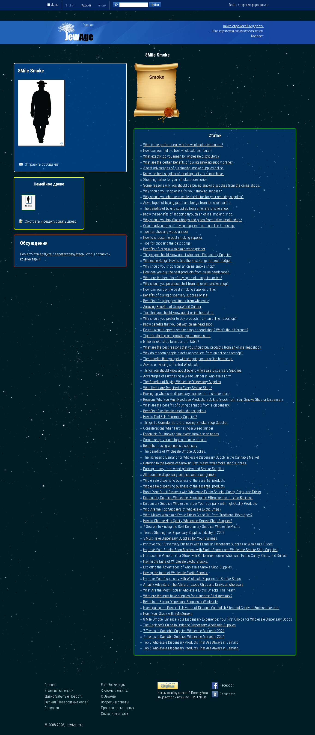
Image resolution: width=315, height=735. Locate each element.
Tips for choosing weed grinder (165, 231)
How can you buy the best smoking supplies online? (180, 289)
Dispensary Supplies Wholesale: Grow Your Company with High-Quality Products (200, 503)
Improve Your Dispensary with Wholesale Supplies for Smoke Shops (192, 579)
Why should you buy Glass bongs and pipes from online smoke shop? (192, 220)
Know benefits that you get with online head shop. (178, 324)
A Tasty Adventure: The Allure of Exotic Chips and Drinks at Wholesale (193, 584)
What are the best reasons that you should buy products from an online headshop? (202, 347)
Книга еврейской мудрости (243, 26)
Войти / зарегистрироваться (248, 5)
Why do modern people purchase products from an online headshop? (193, 353)
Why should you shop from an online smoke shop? (179, 266)
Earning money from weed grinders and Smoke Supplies (183, 469)
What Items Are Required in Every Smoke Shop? (177, 388)
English (69, 5)
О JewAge (108, 696)
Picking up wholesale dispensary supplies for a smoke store (186, 393)
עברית (102, 5)
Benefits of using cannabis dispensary (170, 445)
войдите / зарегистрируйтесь (62, 254)
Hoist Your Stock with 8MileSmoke (167, 613)
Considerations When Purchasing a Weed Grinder (178, 428)
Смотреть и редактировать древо (51, 221)
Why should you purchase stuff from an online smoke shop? (186, 283)
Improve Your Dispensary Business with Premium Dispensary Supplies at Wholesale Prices (208, 544)
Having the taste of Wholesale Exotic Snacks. (175, 561)
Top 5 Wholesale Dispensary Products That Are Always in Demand (190, 642)
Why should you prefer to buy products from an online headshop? (190, 318)
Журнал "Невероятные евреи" (67, 702)
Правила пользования (117, 708)
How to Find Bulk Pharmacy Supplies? (170, 417)
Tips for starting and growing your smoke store (177, 336)
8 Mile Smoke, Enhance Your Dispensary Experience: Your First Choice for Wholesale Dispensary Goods (217, 619)
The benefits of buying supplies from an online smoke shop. (186, 208)
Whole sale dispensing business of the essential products (184, 480)
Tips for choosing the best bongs (166, 243)
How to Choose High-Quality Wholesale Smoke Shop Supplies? (187, 521)
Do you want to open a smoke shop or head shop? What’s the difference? (195, 330)
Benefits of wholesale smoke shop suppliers (174, 411)
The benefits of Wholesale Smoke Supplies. (174, 451)
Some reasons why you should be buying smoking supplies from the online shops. (201, 185)
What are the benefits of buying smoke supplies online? (182, 278)
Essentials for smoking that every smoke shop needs (181, 434)
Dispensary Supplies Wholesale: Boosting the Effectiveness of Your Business (198, 498)
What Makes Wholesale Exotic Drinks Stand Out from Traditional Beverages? (197, 515)
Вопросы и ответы (115, 702)
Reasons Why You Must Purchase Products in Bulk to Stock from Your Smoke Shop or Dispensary (213, 399)
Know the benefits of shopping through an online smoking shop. (188, 214)
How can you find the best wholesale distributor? (177, 150)
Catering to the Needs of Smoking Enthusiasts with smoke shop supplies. (195, 463)
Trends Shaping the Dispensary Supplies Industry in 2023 (183, 532)
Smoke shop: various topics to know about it (174, 440)
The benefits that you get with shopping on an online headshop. (188, 359)
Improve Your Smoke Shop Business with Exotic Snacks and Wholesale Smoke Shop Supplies (210, 550)
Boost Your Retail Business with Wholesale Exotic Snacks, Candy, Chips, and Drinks (202, 492)
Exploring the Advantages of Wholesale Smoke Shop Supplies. (188, 567)
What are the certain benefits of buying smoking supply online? (188, 162)
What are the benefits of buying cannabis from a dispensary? (187, 405)
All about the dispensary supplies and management (179, 474)
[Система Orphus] (168, 688)
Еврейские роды (113, 685)
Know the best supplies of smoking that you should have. (183, 174)
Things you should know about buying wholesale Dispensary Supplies (192, 370)
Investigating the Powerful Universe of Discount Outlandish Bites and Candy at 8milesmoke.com (211, 608)
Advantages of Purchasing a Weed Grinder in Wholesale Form (187, 376)
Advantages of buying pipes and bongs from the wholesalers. (187, 202)
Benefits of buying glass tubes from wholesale (176, 301)
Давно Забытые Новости (64, 696)
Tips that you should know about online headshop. (178, 313)
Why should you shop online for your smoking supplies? (182, 191)
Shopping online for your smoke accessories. (175, 179)
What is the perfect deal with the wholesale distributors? (183, 145)
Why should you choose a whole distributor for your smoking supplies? (193, 197)
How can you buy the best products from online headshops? (186, 272)
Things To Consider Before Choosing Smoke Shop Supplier (185, 422)
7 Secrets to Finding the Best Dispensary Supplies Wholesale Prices (191, 526)
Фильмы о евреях (114, 690)
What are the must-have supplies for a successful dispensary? (187, 596)
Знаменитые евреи (59, 690)
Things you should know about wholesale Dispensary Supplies (187, 255)
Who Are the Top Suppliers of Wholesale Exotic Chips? (182, 509)
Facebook (223, 685)
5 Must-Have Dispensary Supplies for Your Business (180, 538)
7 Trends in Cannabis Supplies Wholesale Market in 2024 (183, 631)
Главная (88, 25)
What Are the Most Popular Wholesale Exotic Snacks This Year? (189, 590)
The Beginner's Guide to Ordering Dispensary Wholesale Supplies (189, 625)
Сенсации (52, 708)
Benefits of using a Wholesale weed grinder (174, 249)
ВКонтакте (223, 694)
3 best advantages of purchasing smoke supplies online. (183, 168)
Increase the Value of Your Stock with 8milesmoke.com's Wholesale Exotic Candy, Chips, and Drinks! (214, 555)
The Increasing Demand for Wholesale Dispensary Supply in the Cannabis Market (201, 457)
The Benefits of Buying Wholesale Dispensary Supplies (182, 382)
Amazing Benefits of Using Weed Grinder (172, 307)
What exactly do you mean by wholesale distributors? (181, 156)
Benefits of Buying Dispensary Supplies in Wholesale (180, 602)
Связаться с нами (114, 713)
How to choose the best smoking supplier (172, 237)
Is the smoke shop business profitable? (171, 341)
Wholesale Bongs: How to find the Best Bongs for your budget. (187, 260)
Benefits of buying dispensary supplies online (175, 295)
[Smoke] (157, 121)
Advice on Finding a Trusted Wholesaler (171, 364)
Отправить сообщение (42, 164)
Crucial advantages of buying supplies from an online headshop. (189, 226)
